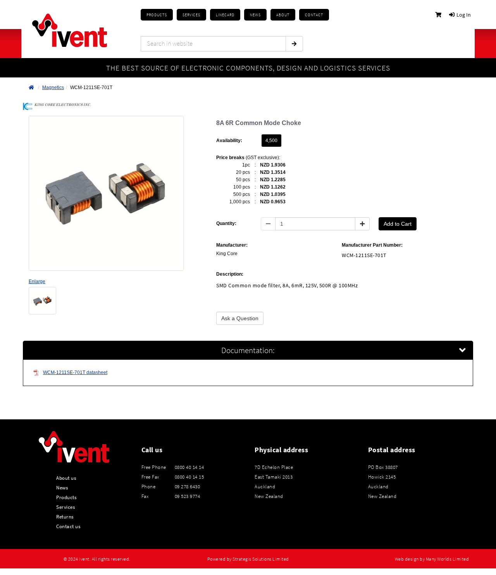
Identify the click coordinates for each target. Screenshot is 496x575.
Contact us (68, 526)
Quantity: (226, 223)
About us (66, 477)
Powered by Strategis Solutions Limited (248, 559)
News (62, 487)
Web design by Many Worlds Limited (432, 559)
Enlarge (37, 281)
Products (156, 14)
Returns (65, 516)
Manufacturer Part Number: (372, 245)
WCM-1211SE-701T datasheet (75, 372)
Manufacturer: (232, 245)
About (282, 14)
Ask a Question (239, 318)
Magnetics (53, 87)
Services (65, 506)
